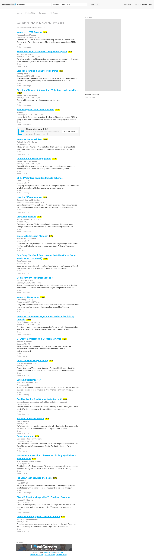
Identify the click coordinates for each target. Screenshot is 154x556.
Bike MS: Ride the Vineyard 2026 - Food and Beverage (43, 497)
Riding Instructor (25, 436)
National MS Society (25, 500)
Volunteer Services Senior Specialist (35, 277)
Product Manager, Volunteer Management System (42, 51)
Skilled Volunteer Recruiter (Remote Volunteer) (40, 178)
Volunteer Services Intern (29, 139)
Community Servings (25, 300)
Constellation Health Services (29, 200)
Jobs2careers (48, 552)
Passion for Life (23, 181)
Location (19, 13)
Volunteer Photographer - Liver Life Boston (38, 516)
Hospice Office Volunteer (29, 197)
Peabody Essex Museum (26, 35)
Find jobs (127, 4)
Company (43, 13)
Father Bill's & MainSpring (27, 142)
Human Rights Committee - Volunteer (35, 109)
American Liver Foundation (27, 519)
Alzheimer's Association (26, 239)
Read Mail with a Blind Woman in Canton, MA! (39, 399)
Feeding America (23, 74)
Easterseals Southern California (29, 439)
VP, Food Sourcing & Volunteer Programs (37, 71)
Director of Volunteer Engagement (34, 158)
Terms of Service (36, 555)
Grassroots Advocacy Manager (32, 236)
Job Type (53, 13)
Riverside (20, 112)
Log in (137, 4)
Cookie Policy (50, 555)
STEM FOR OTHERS (24, 342)
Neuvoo (60, 552)
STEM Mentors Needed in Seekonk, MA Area (39, 339)
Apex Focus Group (24, 261)
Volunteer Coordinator (28, 297)
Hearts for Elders (24, 421)
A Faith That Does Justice (27, 95)
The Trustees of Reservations (29, 461)
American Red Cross (25, 54)
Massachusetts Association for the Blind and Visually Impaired (42, 402)
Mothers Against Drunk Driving (29, 219)
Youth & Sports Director (29, 380)
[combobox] (69, 4)
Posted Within (31, 13)
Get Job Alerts (69, 132)
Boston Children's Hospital (27, 363)
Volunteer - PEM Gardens (29, 32)
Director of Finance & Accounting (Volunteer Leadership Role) (48, 90)
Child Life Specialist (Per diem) (32, 360)
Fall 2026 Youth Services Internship (34, 478)
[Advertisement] (103, 55)
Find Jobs (94, 4)
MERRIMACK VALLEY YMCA (27, 383)
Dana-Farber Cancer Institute (28, 322)
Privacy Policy (61, 555)
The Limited (21, 481)
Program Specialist (26, 216)
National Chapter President (30, 418)
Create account (146, 4)
